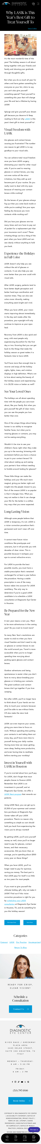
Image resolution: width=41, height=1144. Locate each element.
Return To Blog (32, 28)
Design (9, 1132)
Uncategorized (34, 942)
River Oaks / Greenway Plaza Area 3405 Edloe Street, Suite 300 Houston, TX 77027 (20, 1048)
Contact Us (18, 1009)
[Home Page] (14, 4)
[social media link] (12, 1082)
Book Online (19, 1100)
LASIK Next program (12, 794)
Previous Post (11, 922)
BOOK (25, 1140)
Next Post (30, 922)
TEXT (15, 1140)
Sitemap (23, 1121)
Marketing (21, 1132)
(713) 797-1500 (20, 1090)
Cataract (4, 942)
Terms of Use (13, 1121)
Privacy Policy (28, 1118)
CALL (7, 1140)
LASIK (27, 119)
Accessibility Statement (16, 1116)
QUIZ (34, 1140)
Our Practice (21, 942)
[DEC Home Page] (20, 1030)
